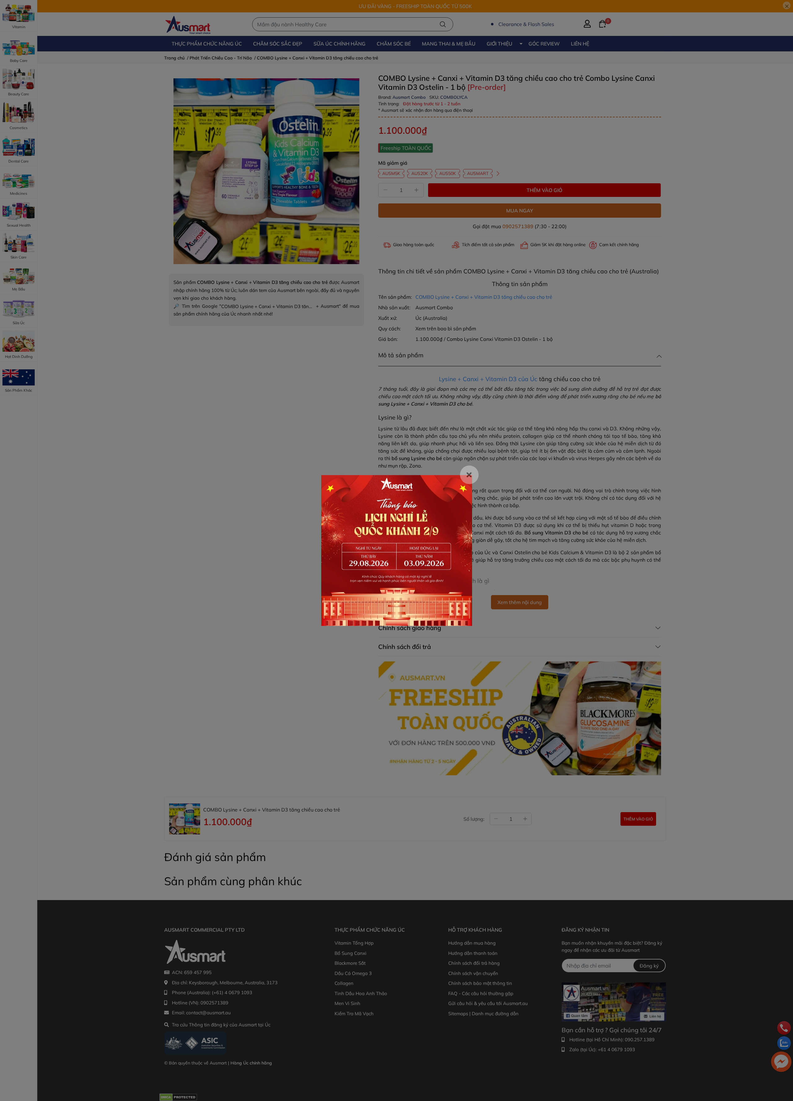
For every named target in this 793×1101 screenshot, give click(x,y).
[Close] (469, 475)
